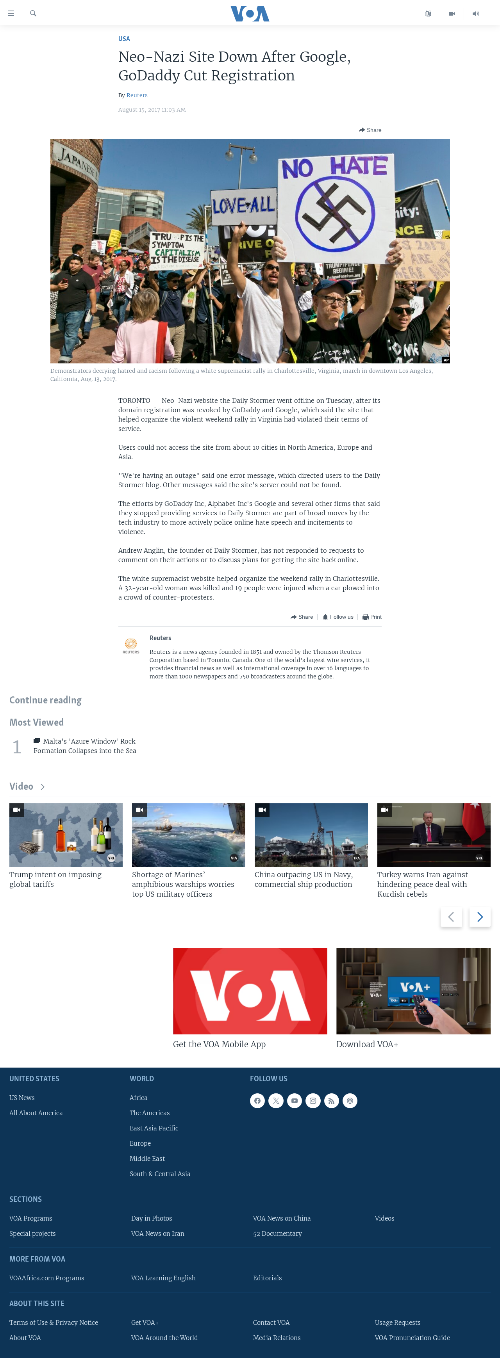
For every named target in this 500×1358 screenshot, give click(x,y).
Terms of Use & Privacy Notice (53, 1322)
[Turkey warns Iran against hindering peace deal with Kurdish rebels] (434, 835)
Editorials (267, 1278)
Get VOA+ (145, 1322)
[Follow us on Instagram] (312, 1100)
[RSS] (331, 1100)
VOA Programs (30, 1218)
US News (22, 1098)
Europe (140, 1143)
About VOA (25, 1338)
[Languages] (428, 14)
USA (124, 39)
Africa (139, 1098)
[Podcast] (350, 1100)
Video (21, 787)
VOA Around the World (164, 1338)
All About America (36, 1113)
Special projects (32, 1233)
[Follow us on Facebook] (257, 1100)
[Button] (370, 130)
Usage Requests (398, 1322)
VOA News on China (282, 1218)
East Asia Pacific (154, 1128)
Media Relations (277, 1338)
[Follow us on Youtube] (294, 1100)
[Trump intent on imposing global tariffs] (66, 835)
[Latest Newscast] (476, 14)
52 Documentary (277, 1233)
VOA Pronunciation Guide (412, 1338)
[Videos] (452, 14)
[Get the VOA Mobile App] (250, 991)
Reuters (137, 95)
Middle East (147, 1158)
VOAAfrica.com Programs (46, 1278)
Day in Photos (151, 1218)
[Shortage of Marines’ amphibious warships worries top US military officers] (188, 835)
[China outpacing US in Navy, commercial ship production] (311, 835)
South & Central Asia (160, 1174)
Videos (385, 1218)
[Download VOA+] (413, 991)
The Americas (150, 1113)
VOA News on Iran (157, 1233)
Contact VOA (271, 1322)
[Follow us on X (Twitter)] (275, 1100)
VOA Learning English (163, 1278)
